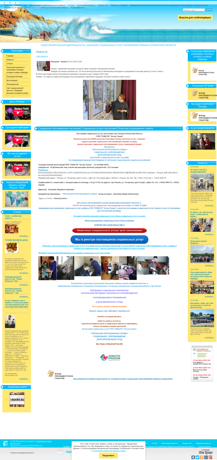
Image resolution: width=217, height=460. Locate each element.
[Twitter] (197, 457)
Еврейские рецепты (119, 5)
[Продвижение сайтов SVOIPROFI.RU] (206, 454)
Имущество (103, 5)
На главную (4, 2)
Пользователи (12, 84)
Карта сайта (15, 2)
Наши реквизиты (77, 8)
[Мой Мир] (206, 457)
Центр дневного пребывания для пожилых (47, 5)
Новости (7, 5)
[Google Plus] (210, 457)
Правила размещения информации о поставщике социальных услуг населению (75, 253)
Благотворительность (86, 5)
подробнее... (24, 236)
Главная (9, 56)
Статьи (71, 5)
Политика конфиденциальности (22, 453)
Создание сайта (44, 441)
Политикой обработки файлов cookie (109, 451)
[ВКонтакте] (193, 457)
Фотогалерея (12, 80)
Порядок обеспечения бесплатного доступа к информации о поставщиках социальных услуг (169, 5)
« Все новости (42, 56)
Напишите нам (10, 2)
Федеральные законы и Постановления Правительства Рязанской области (36, 8)
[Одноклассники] (202, 457)
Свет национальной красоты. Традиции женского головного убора (17, 90)
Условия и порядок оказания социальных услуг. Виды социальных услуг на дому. (110, 216)
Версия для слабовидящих (195, 17)
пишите (100, 311)
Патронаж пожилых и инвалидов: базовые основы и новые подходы (17, 69)
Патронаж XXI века (14, 77)
